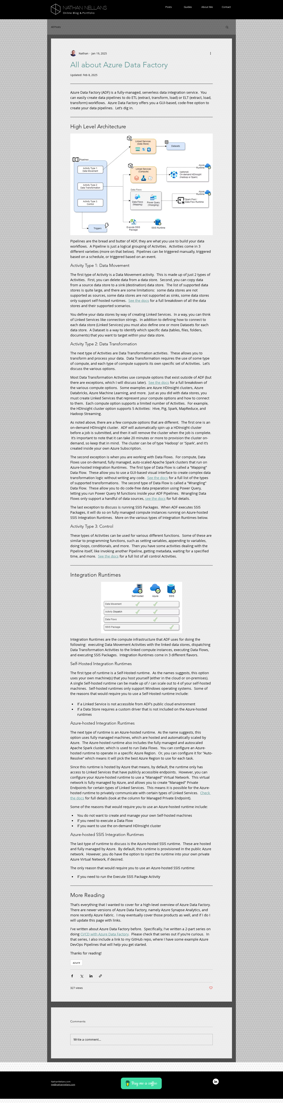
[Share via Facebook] (72, 976)
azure (76, 962)
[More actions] (210, 53)
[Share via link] (100, 976)
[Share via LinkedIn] (91, 976)
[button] (168, 7)
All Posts (56, 27)
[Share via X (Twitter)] (81, 976)
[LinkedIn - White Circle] (216, 1082)
